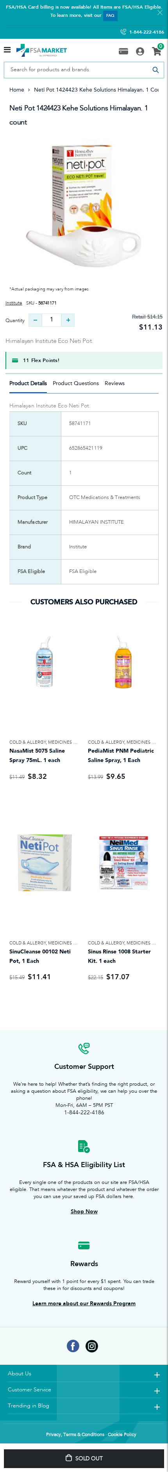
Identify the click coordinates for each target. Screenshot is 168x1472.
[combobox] (84, 70)
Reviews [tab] (115, 383)
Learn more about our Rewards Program (84, 1303)
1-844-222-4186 (146, 32)
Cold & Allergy (27, 742)
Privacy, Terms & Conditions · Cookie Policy (91, 1434)
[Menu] (7, 50)
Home (16, 89)
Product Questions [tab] (76, 383)
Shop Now (84, 1211)
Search (155, 70)
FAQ (110, 15)
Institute (13, 303)
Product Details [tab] (28, 383)
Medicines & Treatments (76, 742)
